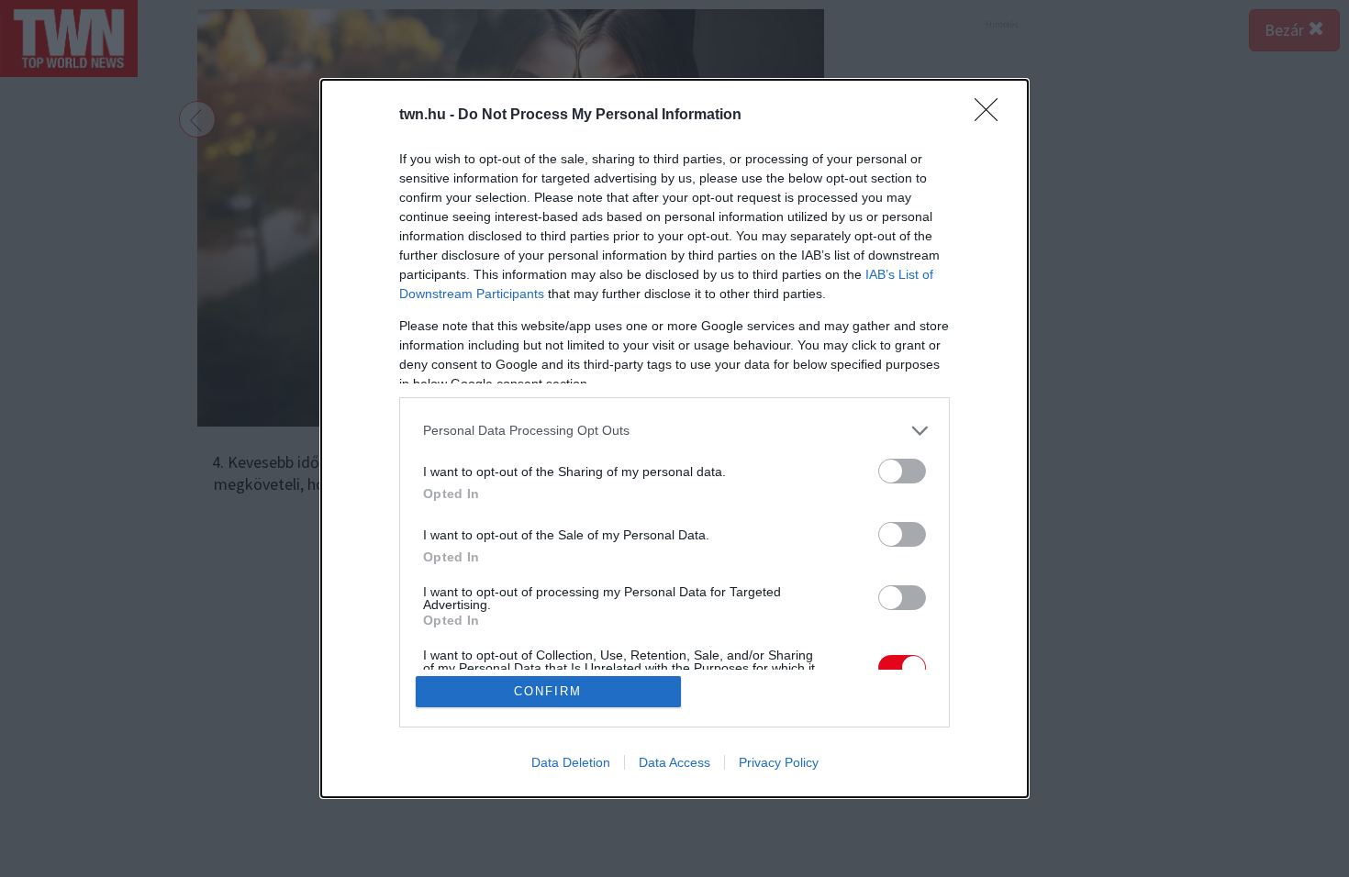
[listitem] (674, 430)
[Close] (992, 115)
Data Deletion (570, 762)
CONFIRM (548, 691)
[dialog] (674, 439)
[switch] (902, 471)
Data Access (674, 762)
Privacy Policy (779, 762)
